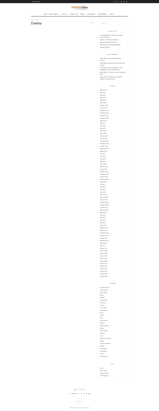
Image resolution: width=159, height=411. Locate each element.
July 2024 (102, 153)
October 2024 (104, 146)
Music (101, 336)
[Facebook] (113, 1)
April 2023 (103, 192)
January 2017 (103, 258)
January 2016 (103, 261)
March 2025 (103, 133)
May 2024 (103, 159)
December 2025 (104, 110)
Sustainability (103, 348)
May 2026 (103, 97)
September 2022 (104, 210)
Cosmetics (103, 302)
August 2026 (103, 90)
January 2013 (103, 263)
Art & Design (103, 292)
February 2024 (104, 166)
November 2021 (104, 235)
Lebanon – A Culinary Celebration (109, 39)
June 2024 (103, 156)
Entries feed (103, 370)
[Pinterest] (121, 1)
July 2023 (102, 184)
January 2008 (103, 276)
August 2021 (103, 243)
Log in (101, 368)
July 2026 (102, 92)
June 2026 (103, 95)
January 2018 (103, 256)
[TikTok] (124, 1)
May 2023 (103, 189)
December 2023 (104, 171)
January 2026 (103, 108)
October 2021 (104, 238)
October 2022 (104, 207)
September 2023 (104, 179)
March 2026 (103, 102)
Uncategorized (104, 356)
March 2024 (103, 164)
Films (101, 318)
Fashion (102, 315)
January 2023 (103, 199)
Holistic (102, 328)
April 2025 (103, 131)
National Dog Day (105, 47)
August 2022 (103, 212)
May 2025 (103, 128)
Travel (82, 14)
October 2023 (104, 176)
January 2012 (103, 266)
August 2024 (103, 151)
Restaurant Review (105, 343)
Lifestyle (64, 14)
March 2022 (103, 225)
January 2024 (103, 169)
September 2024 (104, 148)
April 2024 (103, 161)
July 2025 (102, 123)
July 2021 (102, 245)
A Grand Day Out (104, 287)
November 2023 (104, 174)
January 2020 (103, 250)
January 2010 (103, 271)
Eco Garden (103, 307)
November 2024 (104, 143)
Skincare (102, 346)
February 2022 (104, 228)
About (112, 14)
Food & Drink (90, 14)
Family (102, 313)
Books (101, 295)
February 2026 (104, 105)
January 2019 (103, 253)
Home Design (103, 330)
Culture (102, 305)
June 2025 (103, 125)
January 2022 (103, 230)
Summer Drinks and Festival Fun (108, 42)
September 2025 (104, 118)
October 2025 (104, 115)
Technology (103, 351)
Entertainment (102, 14)
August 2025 (103, 120)
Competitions (74, 14)
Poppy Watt (103, 58)
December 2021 (104, 233)
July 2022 (102, 215)
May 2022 (103, 220)
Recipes (102, 341)
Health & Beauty (53, 14)
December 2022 (104, 202)
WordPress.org (104, 375)
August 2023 (103, 182)
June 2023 (103, 187)
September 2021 (104, 240)
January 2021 (103, 248)
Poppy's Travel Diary (105, 338)
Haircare (102, 323)
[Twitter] (116, 1)
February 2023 (104, 197)
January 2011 (103, 268)
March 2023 (103, 194)
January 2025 (103, 138)
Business (102, 297)
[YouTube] (89, 393)
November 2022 (104, 205)
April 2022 (103, 222)
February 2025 (104, 136)
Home (45, 14)
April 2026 (103, 100)
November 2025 (104, 113)
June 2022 (103, 217)
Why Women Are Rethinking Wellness (110, 45)
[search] (123, 24)
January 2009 (103, 273)
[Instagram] (118, 1)
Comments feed (104, 373)
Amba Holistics (104, 290)
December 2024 (104, 141)
